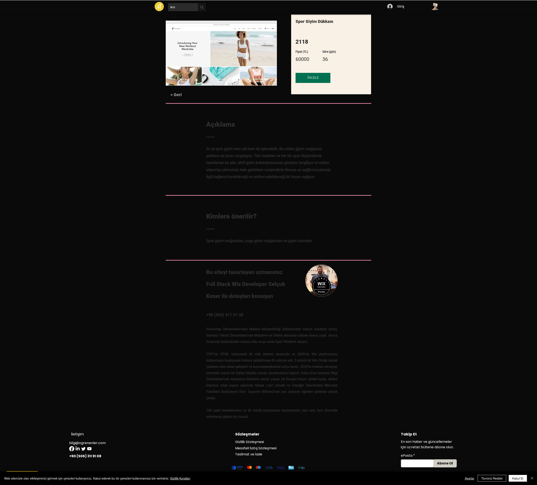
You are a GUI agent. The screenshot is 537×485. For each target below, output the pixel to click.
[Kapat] (531, 478)
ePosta (406, 455)
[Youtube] (89, 448)
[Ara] (202, 7)
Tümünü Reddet (492, 478)
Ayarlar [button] (469, 478)
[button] (434, 6)
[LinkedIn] (77, 448)
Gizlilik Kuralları (180, 478)
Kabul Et (517, 478)
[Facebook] (71, 448)
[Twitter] (83, 448)
